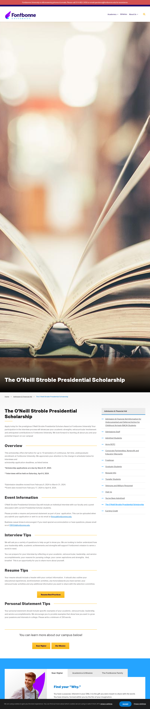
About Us (132, 14)
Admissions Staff (112, 432)
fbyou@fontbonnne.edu (61, 516)
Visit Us (108, 492)
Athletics (123, 14)
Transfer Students (113, 479)
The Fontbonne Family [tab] (112, 673)
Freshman (109, 460)
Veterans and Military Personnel (119, 485)
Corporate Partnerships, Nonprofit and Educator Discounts (122, 452)
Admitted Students (113, 438)
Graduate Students (113, 466)
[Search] (144, 14)
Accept (125, 704)
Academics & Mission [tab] (82, 673)
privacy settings (106, 704)
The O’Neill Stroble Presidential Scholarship (124, 504)
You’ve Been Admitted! (115, 498)
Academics (112, 14)
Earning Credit (111, 511)
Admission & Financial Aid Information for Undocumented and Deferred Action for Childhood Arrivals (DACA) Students (123, 422)
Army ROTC (110, 444)
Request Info (110, 473)
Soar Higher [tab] (57, 673)
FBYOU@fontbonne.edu (19, 525)
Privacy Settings (140, 704)
